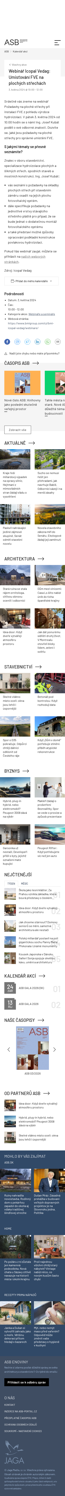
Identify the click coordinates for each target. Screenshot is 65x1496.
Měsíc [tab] (24, 883)
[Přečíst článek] (22, 383)
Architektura (19, 558)
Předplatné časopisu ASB (20, 1418)
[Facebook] (7, 342)
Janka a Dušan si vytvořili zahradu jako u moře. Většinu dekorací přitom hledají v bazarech (17, 1334)
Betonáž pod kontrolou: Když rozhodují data (47, 700)
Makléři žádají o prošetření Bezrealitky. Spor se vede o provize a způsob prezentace (50, 808)
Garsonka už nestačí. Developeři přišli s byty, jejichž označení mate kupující (15, 855)
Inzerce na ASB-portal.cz (20, 1411)
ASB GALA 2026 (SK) (31, 988)
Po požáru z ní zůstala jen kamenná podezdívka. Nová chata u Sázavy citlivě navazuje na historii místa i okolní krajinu (17, 1270)
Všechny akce (19, 64)
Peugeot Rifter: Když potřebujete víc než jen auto (48, 851)
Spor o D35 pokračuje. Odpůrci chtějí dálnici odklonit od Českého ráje (15, 747)
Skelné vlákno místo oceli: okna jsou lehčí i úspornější (38, 1137)
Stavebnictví (18, 666)
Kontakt (9, 1404)
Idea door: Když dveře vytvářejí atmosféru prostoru (38, 910)
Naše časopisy (19, 1020)
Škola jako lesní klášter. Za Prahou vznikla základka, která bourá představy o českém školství (37, 894)
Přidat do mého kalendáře (32, 281)
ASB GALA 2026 (28, 1003)
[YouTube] (48, 342)
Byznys (12, 771)
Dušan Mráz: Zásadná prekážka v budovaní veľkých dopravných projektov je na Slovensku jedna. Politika (47, 1204)
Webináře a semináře (42, 314)
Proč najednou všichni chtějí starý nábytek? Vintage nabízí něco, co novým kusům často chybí (46, 1270)
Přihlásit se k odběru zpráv (27, 1382)
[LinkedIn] (37, 342)
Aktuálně (15, 443)
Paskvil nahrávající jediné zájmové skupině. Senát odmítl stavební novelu (14, 535)
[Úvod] (15, 41)
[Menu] (58, 42)
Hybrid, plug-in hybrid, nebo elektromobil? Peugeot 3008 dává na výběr (15, 808)
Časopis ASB (17, 363)
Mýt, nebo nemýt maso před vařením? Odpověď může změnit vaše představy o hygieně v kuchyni (46, 1336)
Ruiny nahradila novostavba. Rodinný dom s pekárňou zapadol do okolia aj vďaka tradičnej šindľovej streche (17, 1204)
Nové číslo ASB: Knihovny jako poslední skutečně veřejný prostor (22, 404)
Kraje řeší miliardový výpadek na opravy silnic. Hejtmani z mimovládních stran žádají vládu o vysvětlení (15, 484)
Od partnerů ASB (22, 1093)
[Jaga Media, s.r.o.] (14, 1451)
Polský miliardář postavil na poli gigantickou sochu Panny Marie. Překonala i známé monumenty (38, 942)
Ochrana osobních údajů (20, 1424)
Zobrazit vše (18, 429)
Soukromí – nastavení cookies (23, 1431)
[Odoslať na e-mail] (58, 342)
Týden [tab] (11, 883)
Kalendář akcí (20, 975)
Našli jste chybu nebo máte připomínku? (34, 353)
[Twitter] (27, 342)
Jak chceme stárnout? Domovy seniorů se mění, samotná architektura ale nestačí (38, 926)
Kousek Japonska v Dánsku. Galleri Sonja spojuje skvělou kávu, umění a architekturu (37, 958)
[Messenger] (17, 342)
